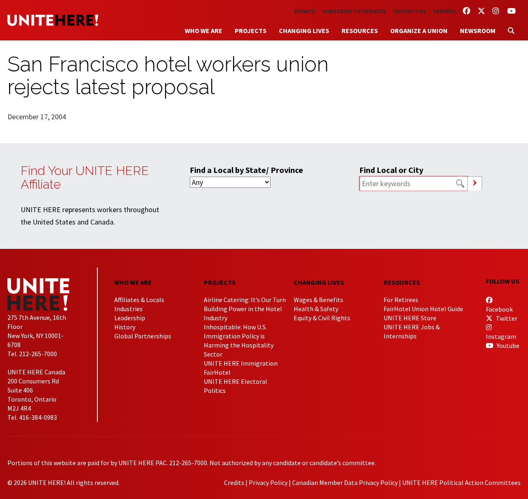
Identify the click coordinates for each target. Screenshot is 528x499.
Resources (360, 30)
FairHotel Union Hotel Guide (423, 309)
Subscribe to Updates (354, 11)
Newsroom (477, 30)
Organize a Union (419, 30)
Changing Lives (304, 30)
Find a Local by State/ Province (246, 170)
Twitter (506, 318)
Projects (250, 30)
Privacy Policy (268, 482)
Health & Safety (316, 309)
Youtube (507, 345)
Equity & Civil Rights (322, 318)
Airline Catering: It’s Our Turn (245, 300)
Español (445, 11)
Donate (304, 11)
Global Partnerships (142, 336)
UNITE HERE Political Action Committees (461, 482)
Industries (128, 309)
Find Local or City (391, 170)
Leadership (129, 318)
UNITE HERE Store (410, 318)
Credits (234, 482)
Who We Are (203, 30)
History (124, 327)
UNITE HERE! (52, 20)
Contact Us (410, 11)
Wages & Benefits (318, 300)
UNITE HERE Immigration (241, 363)
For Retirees (401, 300)
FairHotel (217, 372)
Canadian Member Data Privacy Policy (345, 482)
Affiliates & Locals (139, 300)
